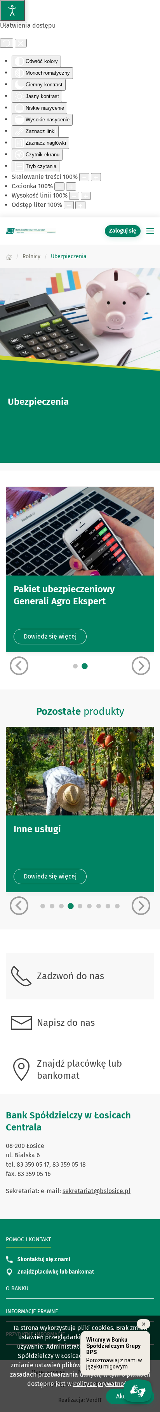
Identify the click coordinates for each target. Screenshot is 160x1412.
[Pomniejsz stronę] (84, 177)
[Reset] (6, 43)
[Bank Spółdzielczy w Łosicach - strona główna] (31, 231)
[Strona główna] (9, 256)
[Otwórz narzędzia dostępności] (12, 10)
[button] (150, 231)
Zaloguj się (125, 230)
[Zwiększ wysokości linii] (86, 196)
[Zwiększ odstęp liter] (80, 205)
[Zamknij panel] (21, 43)
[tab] (75, 666)
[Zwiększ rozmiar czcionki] (71, 186)
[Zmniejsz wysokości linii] (74, 196)
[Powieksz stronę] (96, 177)
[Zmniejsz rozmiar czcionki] (59, 186)
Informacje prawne (32, 1311)
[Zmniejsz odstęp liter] (69, 205)
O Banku (17, 1288)
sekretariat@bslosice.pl (96, 1191)
